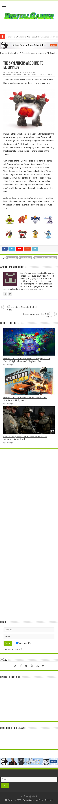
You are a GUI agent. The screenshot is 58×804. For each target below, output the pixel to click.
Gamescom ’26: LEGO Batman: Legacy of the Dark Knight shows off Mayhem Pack (26, 360)
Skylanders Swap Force (45, 258)
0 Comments (32, 75)
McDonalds (26, 258)
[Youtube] (31, 666)
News (19, 75)
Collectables (13, 53)
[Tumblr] (43, 666)
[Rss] (15, 666)
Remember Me (24, 643)
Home (3, 53)
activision (12, 258)
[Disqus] (29, 496)
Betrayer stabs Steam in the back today (22, 307)
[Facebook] (20, 666)
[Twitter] (26, 666)
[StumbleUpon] (37, 666)
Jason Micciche (12, 73)
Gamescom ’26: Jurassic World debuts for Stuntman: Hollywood (25, 399)
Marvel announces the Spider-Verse (37, 314)
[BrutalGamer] (29, 15)
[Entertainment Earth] (29, 45)
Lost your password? (13, 649)
